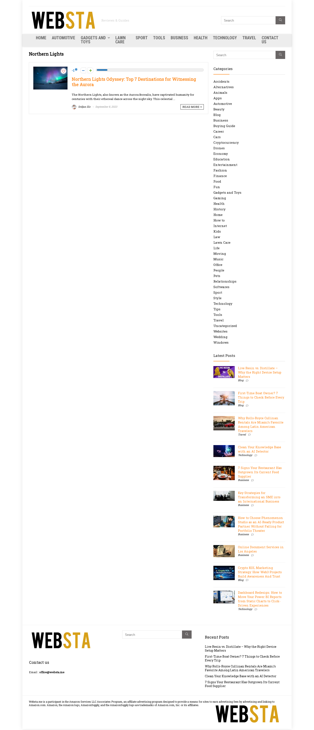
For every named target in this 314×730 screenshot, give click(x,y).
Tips (216, 309)
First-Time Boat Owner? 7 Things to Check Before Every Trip (261, 397)
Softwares (221, 287)
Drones (219, 148)
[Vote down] (83, 70)
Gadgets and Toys (93, 39)
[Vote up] (90, 70)
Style (217, 298)
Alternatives (223, 87)
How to (219, 220)
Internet (220, 226)
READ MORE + (192, 107)
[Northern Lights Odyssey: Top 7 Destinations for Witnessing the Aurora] (50, 69)
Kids (217, 231)
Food (217, 181)
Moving (219, 253)
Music (218, 259)
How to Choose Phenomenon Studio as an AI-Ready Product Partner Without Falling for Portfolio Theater (261, 524)
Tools (159, 37)
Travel (249, 37)
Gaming (219, 198)
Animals (220, 92)
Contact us (270, 39)
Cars (217, 137)
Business (179, 37)
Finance (220, 176)
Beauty (218, 109)
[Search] (280, 20)
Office (217, 264)
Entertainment (225, 165)
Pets (216, 276)
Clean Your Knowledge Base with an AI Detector (259, 449)
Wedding (220, 337)
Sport (142, 37)
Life (216, 248)
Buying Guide (224, 126)
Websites (220, 331)
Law (216, 237)
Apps (217, 98)
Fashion (220, 170)
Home (41, 37)
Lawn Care (120, 39)
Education (221, 159)
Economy (220, 153)
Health (200, 37)
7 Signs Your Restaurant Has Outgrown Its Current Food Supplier (260, 472)
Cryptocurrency (226, 142)
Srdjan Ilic (84, 106)
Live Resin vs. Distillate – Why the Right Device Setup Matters (259, 372)
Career (218, 131)
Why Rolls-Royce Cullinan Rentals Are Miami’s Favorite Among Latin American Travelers (260, 424)
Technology (225, 37)
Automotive (63, 37)
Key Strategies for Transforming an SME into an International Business (259, 497)
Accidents (221, 81)
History (219, 209)
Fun (216, 187)
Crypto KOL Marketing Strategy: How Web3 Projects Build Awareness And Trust (260, 572)
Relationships (224, 281)
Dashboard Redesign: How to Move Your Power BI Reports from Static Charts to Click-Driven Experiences (260, 599)
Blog (217, 115)
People (218, 270)
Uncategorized (225, 326)
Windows (221, 342)
